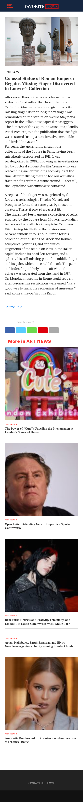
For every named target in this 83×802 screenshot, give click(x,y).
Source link (13, 307)
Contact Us (36, 783)
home (51, 783)
